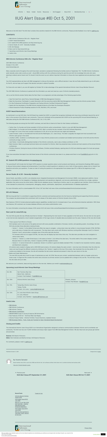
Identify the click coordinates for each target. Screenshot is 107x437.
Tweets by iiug (38, 393)
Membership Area (79, 12)
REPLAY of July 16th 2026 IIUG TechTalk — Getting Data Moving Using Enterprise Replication (22, 404)
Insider (34, 12)
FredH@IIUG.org (85, 154)
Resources (46, 12)
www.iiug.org (37, 160)
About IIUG (67, 12)
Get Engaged (56, 12)
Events (39, 12)
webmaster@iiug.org (66, 263)
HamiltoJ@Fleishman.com (40, 297)
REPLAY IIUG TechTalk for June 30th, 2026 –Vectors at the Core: (22, 413)
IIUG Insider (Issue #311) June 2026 (21, 409)
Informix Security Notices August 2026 (21, 396)
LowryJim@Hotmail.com (37, 289)
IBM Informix (13, 305)
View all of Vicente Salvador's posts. (21, 365)
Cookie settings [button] (96, 434)
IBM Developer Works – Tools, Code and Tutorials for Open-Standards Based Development (35, 320)
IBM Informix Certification (16, 311)
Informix (20, 12)
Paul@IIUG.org (83, 281)
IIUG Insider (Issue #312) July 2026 (21, 400)
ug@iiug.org (95, 31)
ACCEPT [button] (103, 434)
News (28, 12)
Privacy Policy (88, 428)
